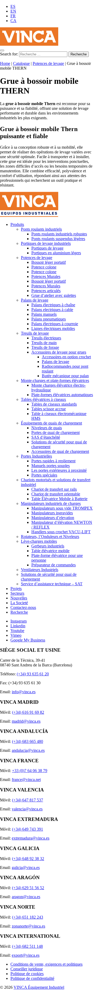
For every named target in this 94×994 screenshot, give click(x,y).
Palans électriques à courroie (54, 324)
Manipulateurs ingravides (52, 513)
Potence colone (43, 267)
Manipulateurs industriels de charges (51, 503)
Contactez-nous (23, 607)
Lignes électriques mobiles (53, 328)
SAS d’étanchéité (45, 437)
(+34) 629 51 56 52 (28, 888)
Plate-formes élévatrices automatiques (62, 394)
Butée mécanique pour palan (65, 376)
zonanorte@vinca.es (28, 926)
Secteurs (17, 593)
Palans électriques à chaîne (53, 305)
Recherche (19, 612)
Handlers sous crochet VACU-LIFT (61, 532)
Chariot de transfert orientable (55, 494)
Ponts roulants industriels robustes (59, 234)
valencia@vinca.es (27, 809)
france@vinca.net (26, 779)
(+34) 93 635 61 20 (33, 674)
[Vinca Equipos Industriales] (29, 44)
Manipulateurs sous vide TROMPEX (62, 508)
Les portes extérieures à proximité (59, 470)
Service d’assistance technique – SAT (52, 584)
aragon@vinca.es (26, 896)
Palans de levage (34, 300)
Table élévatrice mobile (50, 550)
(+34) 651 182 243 (27, 917)
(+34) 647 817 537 (27, 800)
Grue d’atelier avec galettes (53, 295)
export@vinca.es (25, 955)
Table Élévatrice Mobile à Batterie (59, 498)
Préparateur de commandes (53, 565)
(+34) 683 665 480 (27, 741)
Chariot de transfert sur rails (54, 489)
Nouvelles (18, 598)
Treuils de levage (35, 333)
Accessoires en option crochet (66, 357)
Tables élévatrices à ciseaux (43, 399)
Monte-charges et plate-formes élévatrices (55, 380)
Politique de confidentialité (32, 978)
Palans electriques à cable (52, 309)
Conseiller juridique (26, 969)
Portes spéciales (44, 475)
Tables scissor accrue (48, 409)
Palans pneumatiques (48, 319)
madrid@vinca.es (26, 721)
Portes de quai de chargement (55, 432)
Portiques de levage (47, 248)
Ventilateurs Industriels (39, 569)
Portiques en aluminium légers (56, 253)
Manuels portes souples (50, 465)
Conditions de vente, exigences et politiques (46, 964)
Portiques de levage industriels (46, 243)
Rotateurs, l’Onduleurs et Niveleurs (50, 536)
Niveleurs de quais (46, 428)
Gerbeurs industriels (47, 546)
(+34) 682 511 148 (27, 946)
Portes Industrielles (36, 456)
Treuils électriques (46, 338)
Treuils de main (44, 342)
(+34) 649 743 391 (27, 829)
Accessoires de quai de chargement (60, 451)
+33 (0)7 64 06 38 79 (29, 770)
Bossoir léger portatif (48, 262)
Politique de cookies (27, 973)
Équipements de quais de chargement (51, 423)
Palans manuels (44, 314)
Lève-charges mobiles (39, 541)
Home (5, 63)
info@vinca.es (24, 692)
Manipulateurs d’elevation (52, 517)
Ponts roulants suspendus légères (58, 238)
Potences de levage (48, 63)
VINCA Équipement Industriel (39, 987)
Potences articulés (46, 290)
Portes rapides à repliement (53, 461)
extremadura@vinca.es (30, 838)
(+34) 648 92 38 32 (28, 858)
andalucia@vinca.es (28, 750)
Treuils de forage (45, 347)
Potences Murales (45, 276)
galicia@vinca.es (26, 867)
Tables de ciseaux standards (54, 404)
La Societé (19, 602)
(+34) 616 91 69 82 (28, 712)
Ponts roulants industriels (41, 229)
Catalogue (21, 63)
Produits (17, 224)
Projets (16, 588)
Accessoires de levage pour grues (58, 352)
